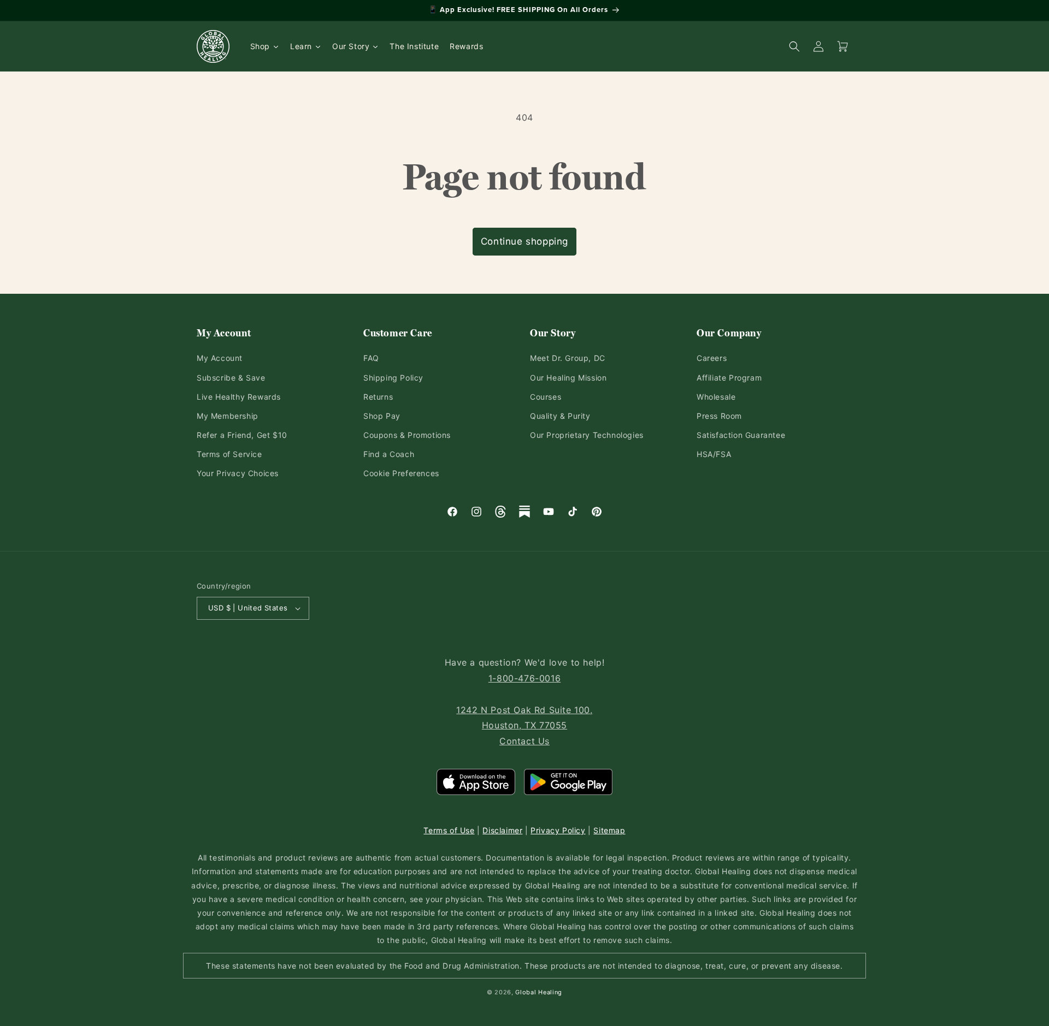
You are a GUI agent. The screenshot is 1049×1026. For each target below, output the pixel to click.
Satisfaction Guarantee (741, 435)
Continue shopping (524, 241)
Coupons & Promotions (407, 435)
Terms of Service (229, 454)
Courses (545, 396)
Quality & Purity (560, 415)
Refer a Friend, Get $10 (242, 435)
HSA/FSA (714, 454)
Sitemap (609, 830)
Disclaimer (502, 830)
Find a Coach (388, 454)
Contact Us (524, 741)
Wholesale (716, 396)
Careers (712, 358)
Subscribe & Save (231, 377)
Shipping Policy (393, 377)
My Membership (227, 415)
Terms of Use (448, 830)
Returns (378, 396)
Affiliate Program (729, 377)
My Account (220, 358)
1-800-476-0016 (524, 678)
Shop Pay (381, 415)
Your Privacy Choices (238, 473)
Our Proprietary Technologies (587, 435)
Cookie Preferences (401, 473)
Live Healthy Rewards (239, 396)
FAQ (371, 358)
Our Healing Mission (568, 377)
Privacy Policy (558, 830)
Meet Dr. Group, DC (567, 358)
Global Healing (538, 992)
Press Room (719, 415)
